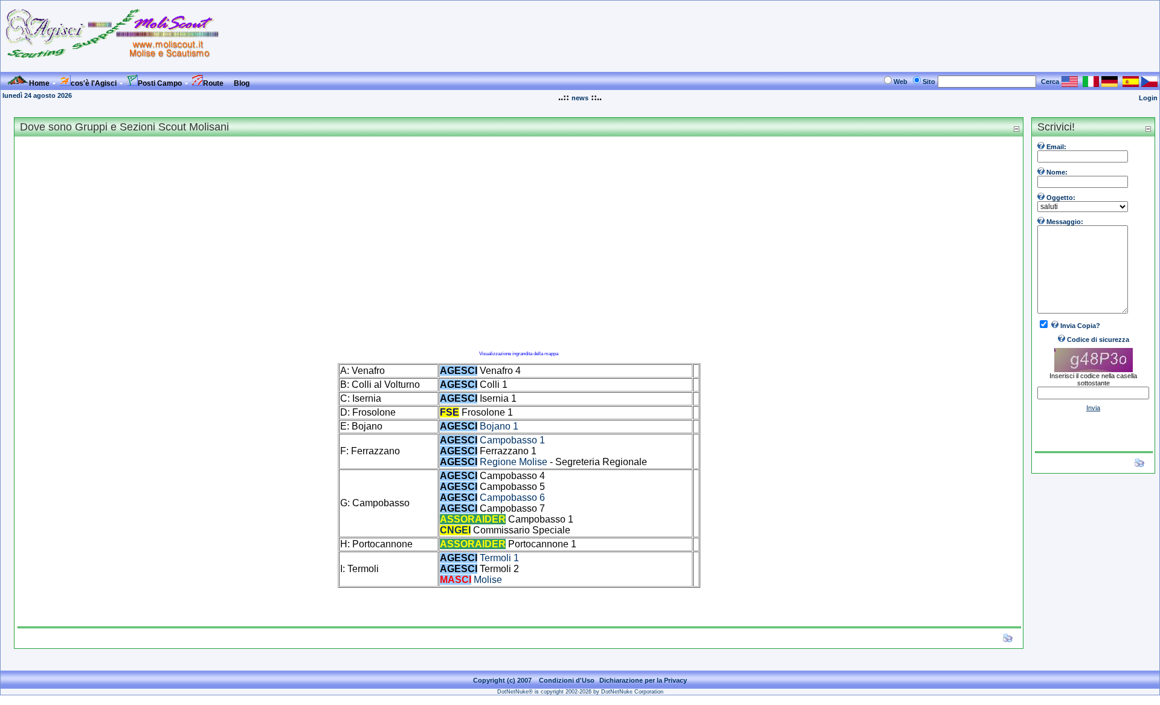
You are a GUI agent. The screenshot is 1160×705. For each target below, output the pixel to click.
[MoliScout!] (112, 67)
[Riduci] (1016, 128)
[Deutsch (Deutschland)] (1109, 84)
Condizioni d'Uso (566, 680)
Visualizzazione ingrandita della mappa (518, 353)
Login (1148, 97)
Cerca (1050, 81)
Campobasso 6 (512, 497)
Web (900, 81)
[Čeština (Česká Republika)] (1149, 84)
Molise (488, 580)
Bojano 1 (499, 426)
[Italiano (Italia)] (1091, 84)
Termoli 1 (499, 558)
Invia (1093, 407)
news (580, 97)
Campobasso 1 (512, 440)
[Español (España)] (1131, 84)
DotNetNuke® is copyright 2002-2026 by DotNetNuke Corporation (580, 692)
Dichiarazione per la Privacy (643, 680)
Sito (929, 81)
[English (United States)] (1070, 84)
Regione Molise (513, 462)
